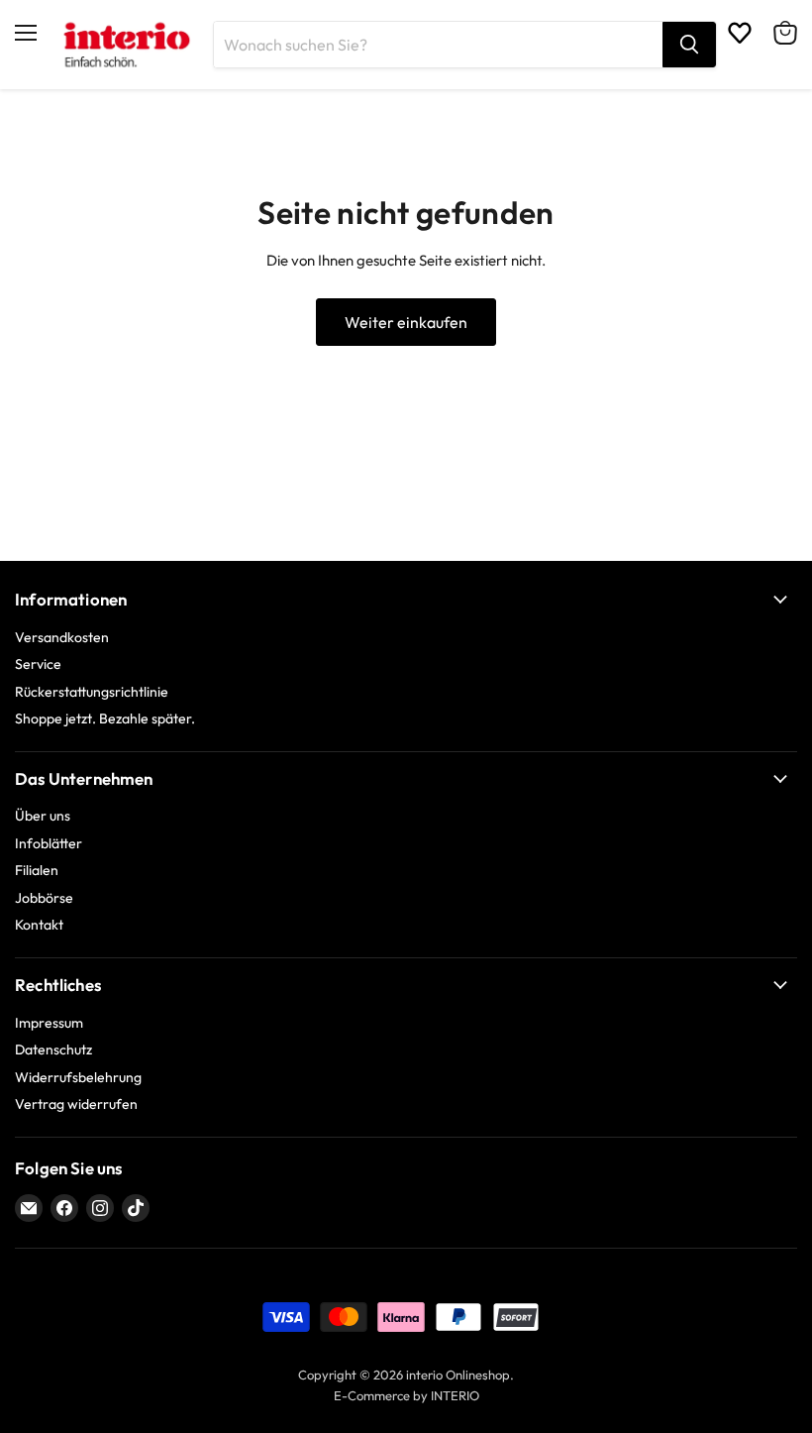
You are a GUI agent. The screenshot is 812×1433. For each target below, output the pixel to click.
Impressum (49, 1023)
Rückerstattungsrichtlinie (91, 692)
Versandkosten (62, 637)
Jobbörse (44, 898)
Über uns (42, 816)
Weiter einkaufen (406, 322)
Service (38, 664)
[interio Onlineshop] (125, 44)
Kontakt (39, 925)
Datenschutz (53, 1049)
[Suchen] (689, 44)
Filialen (36, 870)
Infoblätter (48, 843)
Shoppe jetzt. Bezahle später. (105, 718)
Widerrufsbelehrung (78, 1077)
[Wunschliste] (740, 33)
